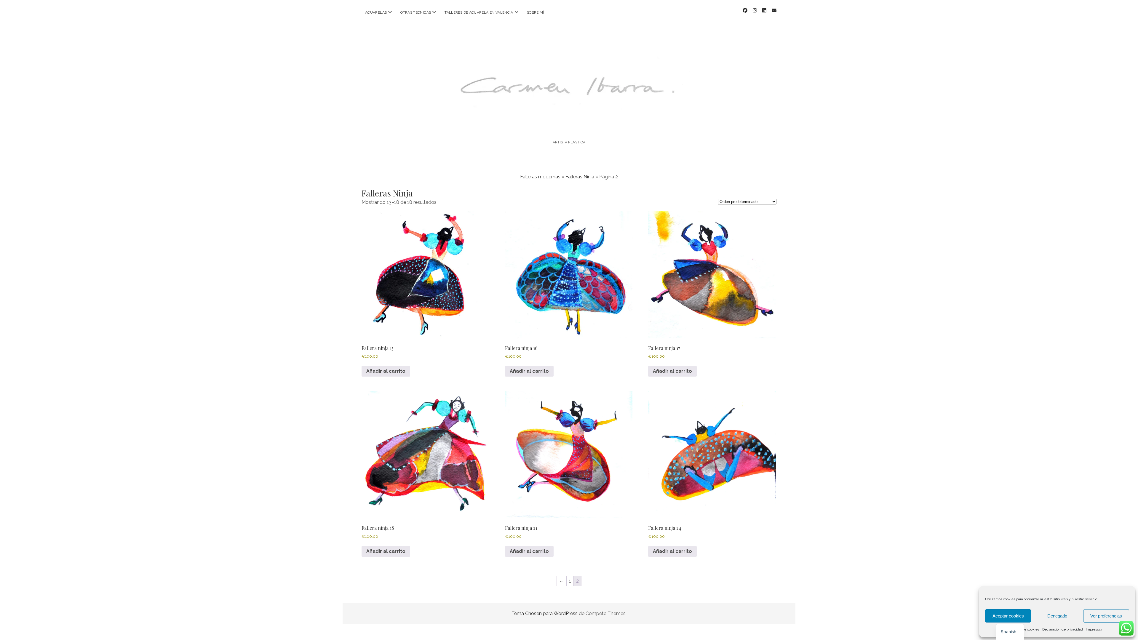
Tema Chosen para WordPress (545, 613)
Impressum (1095, 629)
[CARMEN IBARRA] (569, 126)
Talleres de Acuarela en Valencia (479, 12)
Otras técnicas (415, 12)
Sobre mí (535, 12)
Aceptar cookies (1008, 615)
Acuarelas (376, 12)
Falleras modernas (540, 177)
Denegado (1057, 615)
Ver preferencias (1106, 615)
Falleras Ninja (579, 177)
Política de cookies (1024, 629)
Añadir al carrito (385, 371)
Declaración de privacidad (1062, 629)
